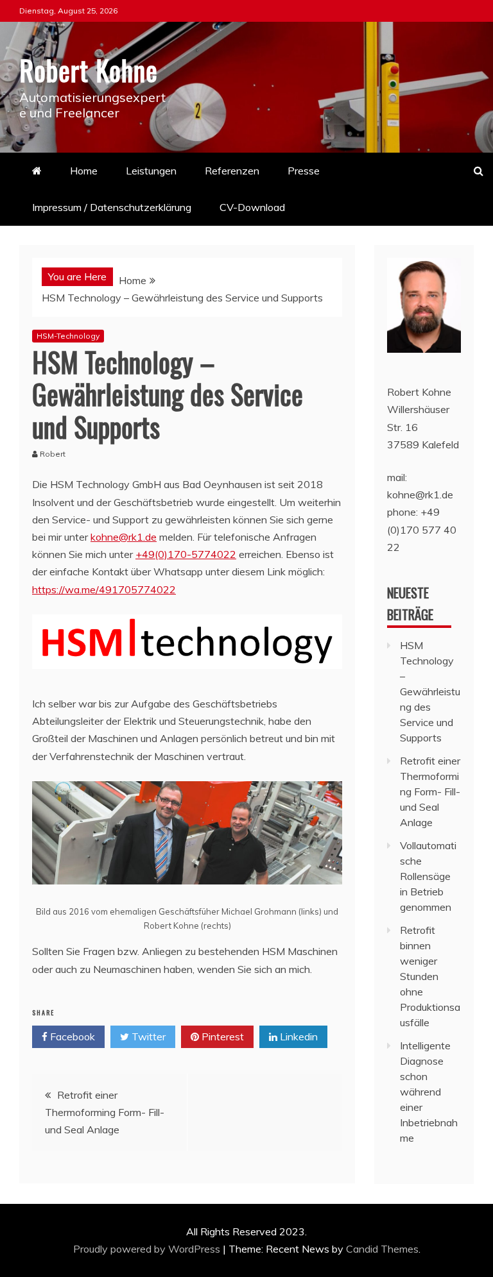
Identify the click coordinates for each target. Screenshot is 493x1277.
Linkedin (297, 1036)
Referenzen (232, 170)
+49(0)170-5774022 (185, 554)
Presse (304, 170)
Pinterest (221, 1036)
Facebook (71, 1036)
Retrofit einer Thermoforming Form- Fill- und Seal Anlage (104, 1112)
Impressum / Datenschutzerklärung (111, 207)
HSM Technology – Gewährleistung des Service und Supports (430, 691)
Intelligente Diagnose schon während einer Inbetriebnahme (429, 1091)
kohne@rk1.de (124, 536)
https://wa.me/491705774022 (104, 589)
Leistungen (151, 170)
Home (84, 170)
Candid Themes (382, 1248)
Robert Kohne (88, 70)
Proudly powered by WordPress (148, 1248)
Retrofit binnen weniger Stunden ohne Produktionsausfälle (430, 976)
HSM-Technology (68, 336)
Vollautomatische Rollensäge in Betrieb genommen (428, 876)
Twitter (147, 1036)
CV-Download (252, 207)
